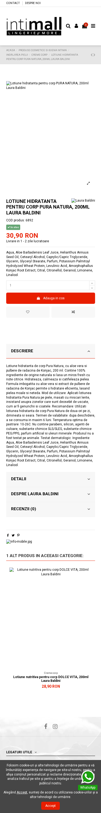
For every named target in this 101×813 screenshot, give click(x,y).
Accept (50, 806)
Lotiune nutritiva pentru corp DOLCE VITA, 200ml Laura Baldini (50, 679)
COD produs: (15, 220)
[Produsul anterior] (92, 55)
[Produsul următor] (94, 55)
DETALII (18, 479)
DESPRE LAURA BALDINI (34, 493)
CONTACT (13, 3)
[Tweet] (13, 535)
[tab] (50, 351)
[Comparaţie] (88, 583)
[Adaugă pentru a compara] (73, 312)
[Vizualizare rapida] (88, 592)
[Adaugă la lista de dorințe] (28, 312)
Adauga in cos (54, 298)
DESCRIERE (22, 351)
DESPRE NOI (33, 3)
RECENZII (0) (23, 508)
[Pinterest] (18, 535)
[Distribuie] (8, 535)
